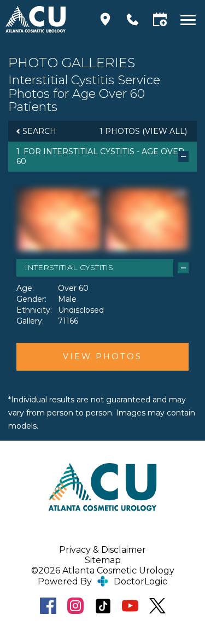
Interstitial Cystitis (88, 151)
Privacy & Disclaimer (102, 550)
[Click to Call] (132, 19)
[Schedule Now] (160, 19)
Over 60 (73, 288)
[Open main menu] (190, 19)
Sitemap (103, 560)
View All (165, 131)
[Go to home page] (44, 19)
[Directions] (105, 19)
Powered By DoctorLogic (102, 581)
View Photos (102, 356)
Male (67, 299)
